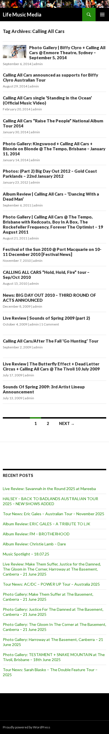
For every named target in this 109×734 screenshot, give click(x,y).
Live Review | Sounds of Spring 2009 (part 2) (46, 317)
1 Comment (50, 324)
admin (38, 64)
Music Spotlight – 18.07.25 (26, 554)
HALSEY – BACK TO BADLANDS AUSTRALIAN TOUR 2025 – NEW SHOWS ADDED (50, 501)
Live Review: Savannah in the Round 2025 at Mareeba (49, 488)
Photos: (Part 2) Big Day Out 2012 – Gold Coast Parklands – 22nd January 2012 (50, 173)
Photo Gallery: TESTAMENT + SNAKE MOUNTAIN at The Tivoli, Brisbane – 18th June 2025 (54, 657)
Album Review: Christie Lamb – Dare (34, 543)
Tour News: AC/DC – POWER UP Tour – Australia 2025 (51, 584)
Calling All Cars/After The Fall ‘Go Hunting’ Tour (50, 340)
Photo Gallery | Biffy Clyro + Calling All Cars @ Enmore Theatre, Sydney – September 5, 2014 (67, 52)
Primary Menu (102, 14)
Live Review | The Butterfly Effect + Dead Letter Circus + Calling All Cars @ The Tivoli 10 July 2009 (51, 366)
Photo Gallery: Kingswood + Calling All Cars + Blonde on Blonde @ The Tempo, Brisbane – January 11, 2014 (54, 148)
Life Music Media (22, 14)
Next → (67, 423)
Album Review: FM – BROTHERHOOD (36, 533)
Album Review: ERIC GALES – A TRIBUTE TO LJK (46, 523)
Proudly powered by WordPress (26, 727)
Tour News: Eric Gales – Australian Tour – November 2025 (53, 513)
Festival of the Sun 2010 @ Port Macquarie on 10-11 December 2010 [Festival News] (52, 252)
